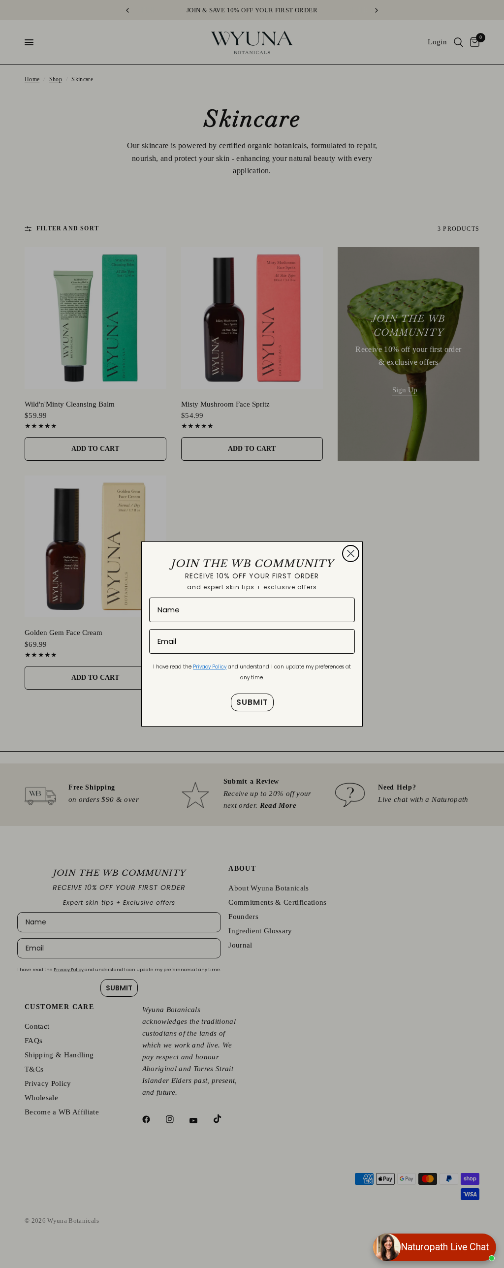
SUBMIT (252, 702)
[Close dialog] (351, 553)
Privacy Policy (209, 666)
